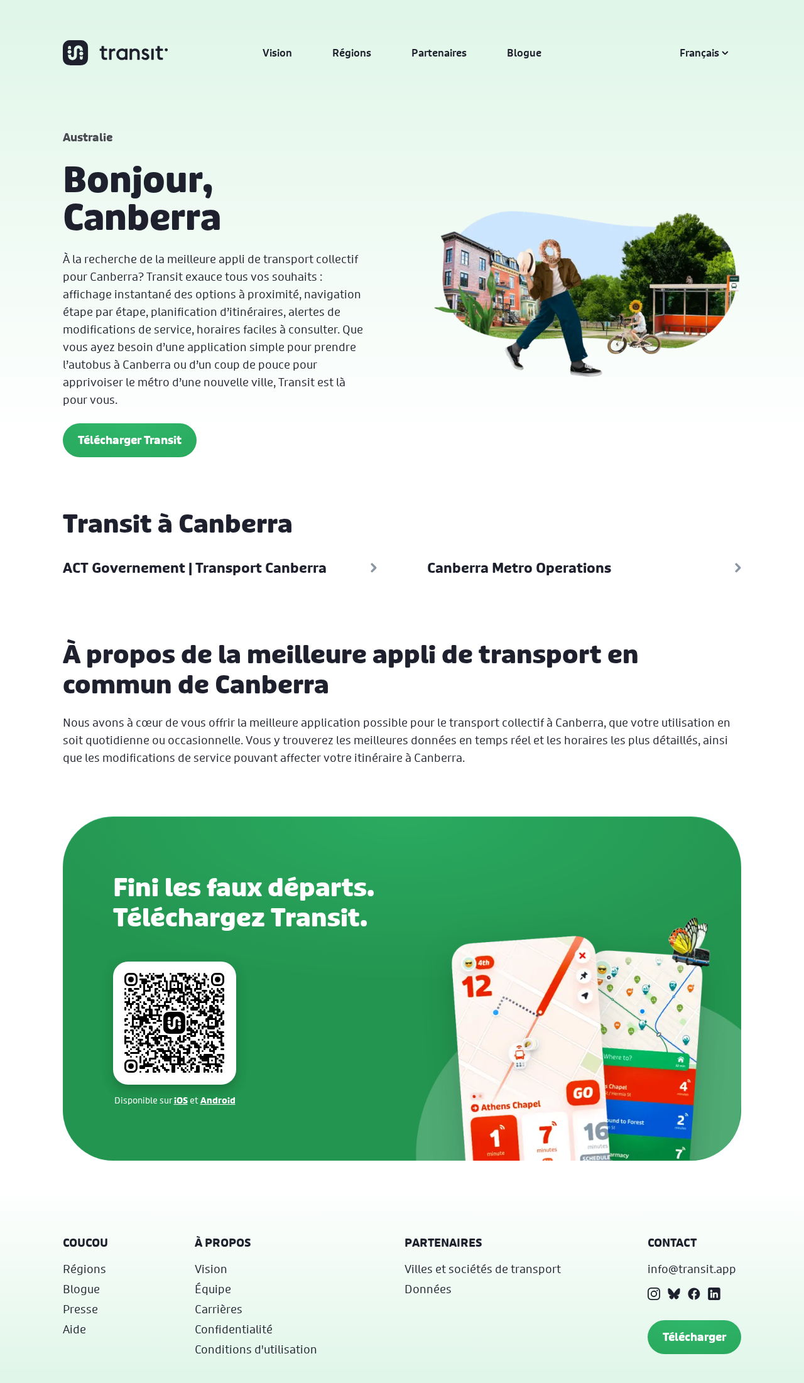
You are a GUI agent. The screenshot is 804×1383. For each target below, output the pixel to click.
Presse (80, 1309)
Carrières (218, 1309)
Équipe (213, 1289)
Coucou (85, 1242)
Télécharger (694, 1337)
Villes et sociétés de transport (483, 1269)
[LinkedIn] (714, 1294)
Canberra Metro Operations (519, 567)
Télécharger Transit (130, 440)
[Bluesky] (674, 1293)
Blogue (524, 52)
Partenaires (439, 52)
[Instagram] (654, 1294)
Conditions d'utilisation (256, 1349)
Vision (277, 52)
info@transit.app (692, 1269)
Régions (351, 52)
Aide (74, 1329)
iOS (181, 1100)
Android (218, 1100)
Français (699, 52)
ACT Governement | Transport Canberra (195, 567)
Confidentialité (234, 1329)
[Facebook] (694, 1294)
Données (428, 1289)
